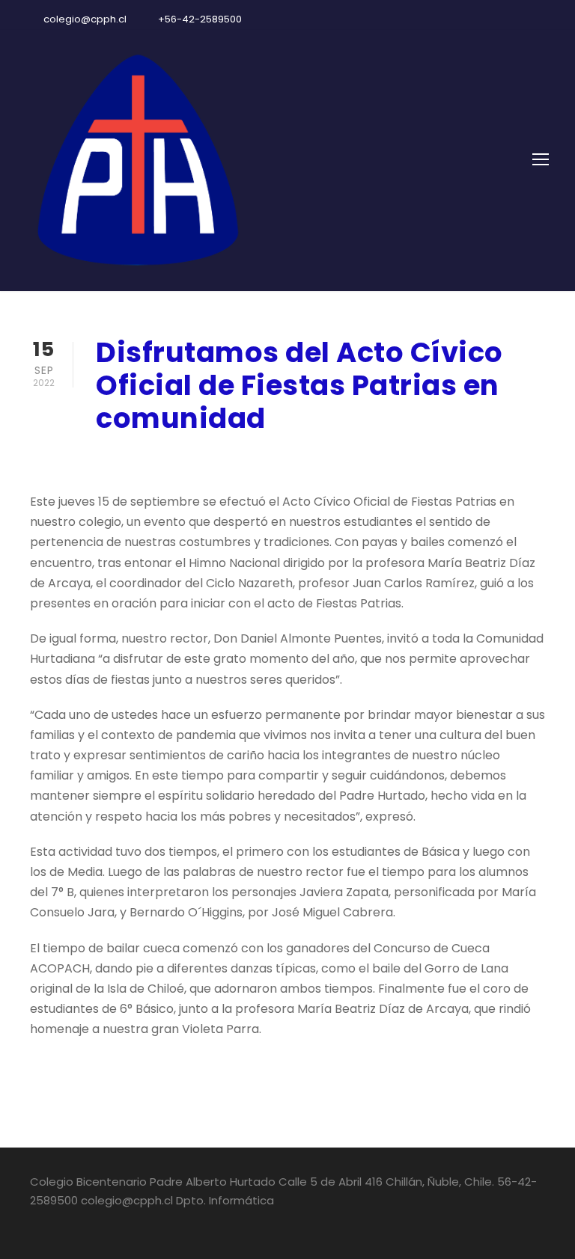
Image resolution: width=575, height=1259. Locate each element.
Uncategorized (283, 458)
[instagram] (545, 19)
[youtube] (519, 19)
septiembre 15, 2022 (154, 458)
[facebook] (492, 19)
